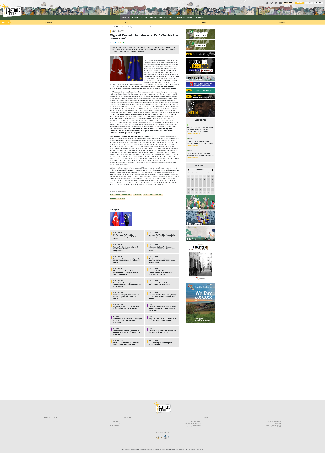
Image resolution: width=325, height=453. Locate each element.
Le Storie (135, 18)
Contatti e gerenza (115, 425)
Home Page (137, 195)
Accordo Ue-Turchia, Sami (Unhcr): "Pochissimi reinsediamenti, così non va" (163, 296)
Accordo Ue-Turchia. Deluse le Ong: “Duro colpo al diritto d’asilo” (163, 236)
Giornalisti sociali (196, 421)
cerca (319, 3)
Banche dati (180, 18)
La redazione (117, 421)
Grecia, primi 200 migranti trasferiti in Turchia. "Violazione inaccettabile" (162, 260)
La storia (118, 423)
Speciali (190, 18)
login (310, 3)
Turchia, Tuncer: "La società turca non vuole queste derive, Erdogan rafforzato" (162, 308)
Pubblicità (146, 446)
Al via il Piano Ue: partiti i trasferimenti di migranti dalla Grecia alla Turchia (125, 272)
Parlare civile (197, 425)
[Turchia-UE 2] (121, 218)
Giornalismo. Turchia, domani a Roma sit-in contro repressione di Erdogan (126, 332)
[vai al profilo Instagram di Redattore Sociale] (276, 3)
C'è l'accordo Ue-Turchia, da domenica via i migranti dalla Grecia (125, 237)
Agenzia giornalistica (274, 421)
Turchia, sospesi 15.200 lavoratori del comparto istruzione (162, 331)
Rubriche (153, 18)
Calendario (200, 18)
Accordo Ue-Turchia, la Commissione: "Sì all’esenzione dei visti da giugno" (127, 284)
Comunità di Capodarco (194, 427)
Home (111, 27)
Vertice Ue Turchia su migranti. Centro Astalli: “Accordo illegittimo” (125, 248)
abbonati (299, 3)
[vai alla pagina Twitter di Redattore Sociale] (272, 3)
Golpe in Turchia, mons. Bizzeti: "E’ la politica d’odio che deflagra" (163, 319)
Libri (171, 18)
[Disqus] (144, 373)
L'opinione (163, 18)
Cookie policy (172, 446)
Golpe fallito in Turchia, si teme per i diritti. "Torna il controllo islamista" (127, 320)
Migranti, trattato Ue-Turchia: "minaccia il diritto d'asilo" (161, 284)
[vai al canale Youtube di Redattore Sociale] (280, 3)
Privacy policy (163, 446)
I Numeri (144, 18)
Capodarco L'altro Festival (193, 423)
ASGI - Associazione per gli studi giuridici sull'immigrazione (126, 343)
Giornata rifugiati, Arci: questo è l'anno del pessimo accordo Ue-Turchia (126, 296)
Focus (125, 27)
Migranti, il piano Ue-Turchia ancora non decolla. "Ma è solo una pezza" (162, 248)
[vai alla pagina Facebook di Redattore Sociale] (268, 3)
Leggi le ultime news (117, 199)
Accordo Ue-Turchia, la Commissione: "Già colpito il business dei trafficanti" (160, 272)
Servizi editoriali (276, 427)
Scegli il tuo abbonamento (153, 195)
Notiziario (125, 18)
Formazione (277, 423)
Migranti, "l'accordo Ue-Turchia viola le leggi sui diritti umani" (126, 308)
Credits (179, 446)
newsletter (288, 3)
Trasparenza (154, 446)
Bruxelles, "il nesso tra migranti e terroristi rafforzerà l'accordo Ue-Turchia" (126, 260)
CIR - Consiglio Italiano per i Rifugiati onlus (160, 343)
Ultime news (200, 120)
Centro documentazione (273, 425)
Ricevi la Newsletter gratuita (120, 195)
